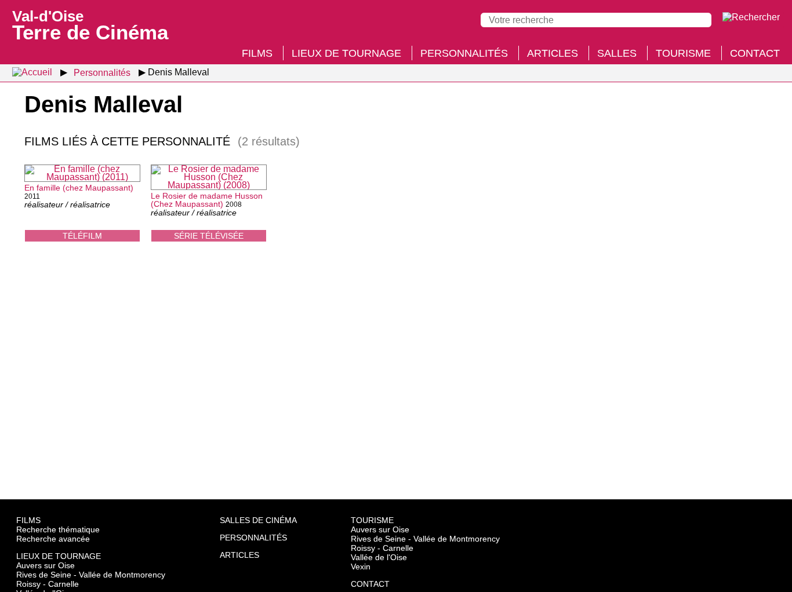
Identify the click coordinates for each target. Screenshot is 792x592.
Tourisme (683, 53)
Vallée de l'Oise (379, 557)
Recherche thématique (58, 529)
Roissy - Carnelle (47, 584)
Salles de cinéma (258, 520)
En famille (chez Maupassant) (78, 187)
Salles (617, 53)
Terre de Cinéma (90, 24)
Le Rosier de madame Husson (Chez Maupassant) (207, 200)
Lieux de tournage (346, 53)
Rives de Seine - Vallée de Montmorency (90, 574)
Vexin (360, 566)
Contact (755, 53)
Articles (552, 53)
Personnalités (464, 53)
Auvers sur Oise (45, 565)
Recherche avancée (53, 538)
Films (257, 53)
